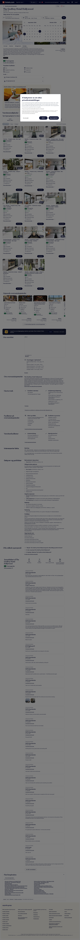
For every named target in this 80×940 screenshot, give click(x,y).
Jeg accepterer (54, 118)
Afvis (43, 118)
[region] (40, 108)
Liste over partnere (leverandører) (28, 113)
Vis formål (25, 118)
